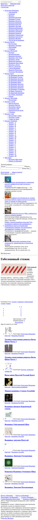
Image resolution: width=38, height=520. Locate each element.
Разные (11, 96)
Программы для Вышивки (9, 497)
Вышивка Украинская (16, 35)
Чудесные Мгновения (16, 72)
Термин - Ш (12, 156)
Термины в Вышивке (30, 499)
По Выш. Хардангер (15, 91)
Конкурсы (4, 3)
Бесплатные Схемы (15, 115)
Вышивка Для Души (15, 58)
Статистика (4, 7)
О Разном (12, 49)
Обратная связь (15, 3)
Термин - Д (12, 129)
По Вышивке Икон (15, 82)
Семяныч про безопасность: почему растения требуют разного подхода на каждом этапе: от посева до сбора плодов (20, 199)
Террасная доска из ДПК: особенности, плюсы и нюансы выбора (21, 214)
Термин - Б (12, 124)
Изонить (11, 16)
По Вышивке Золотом (16, 79)
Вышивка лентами (17, 436)
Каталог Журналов (11, 51)
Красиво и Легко (14, 65)
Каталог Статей (10, 101)
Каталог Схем (9, 114)
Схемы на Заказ (14, 119)
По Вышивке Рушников (17, 89)
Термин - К (12, 133)
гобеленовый (28, 302)
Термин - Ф (12, 150)
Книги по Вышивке (22, 495)
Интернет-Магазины (15, 159)
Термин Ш (8, 371)
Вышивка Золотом (15, 21)
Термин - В (12, 126)
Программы (12, 47)
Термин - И (12, 131)
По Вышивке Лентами (16, 86)
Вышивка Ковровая (15, 23)
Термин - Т (12, 147)
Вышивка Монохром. (16, 30)
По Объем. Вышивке (16, 94)
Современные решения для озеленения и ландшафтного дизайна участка (18, 228)
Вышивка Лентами (15, 26)
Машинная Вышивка (16, 28)
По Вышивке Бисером (16, 75)
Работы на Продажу (15, 161)
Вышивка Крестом (15, 24)
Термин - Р (12, 143)
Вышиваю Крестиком (16, 63)
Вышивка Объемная (15, 31)
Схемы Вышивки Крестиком (10, 499)
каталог (14, 302)
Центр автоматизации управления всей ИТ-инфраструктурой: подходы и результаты (19, 184)
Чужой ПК (25, 168)
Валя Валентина (14, 54)
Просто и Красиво (15, 66)
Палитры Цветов (14, 105)
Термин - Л (12, 135)
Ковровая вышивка (17, 468)
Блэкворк (12, 14)
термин (8, 303)
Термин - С (12, 145)
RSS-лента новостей (7, 5)
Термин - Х (12, 152)
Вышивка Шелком (15, 38)
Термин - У (12, 149)
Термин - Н (12, 138)
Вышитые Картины (15, 61)
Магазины (8, 158)
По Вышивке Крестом (16, 84)
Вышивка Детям (14, 59)
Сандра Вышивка (14, 68)
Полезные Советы (15, 107)
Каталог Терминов (11, 121)
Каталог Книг (9, 73)
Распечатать (19, 322)
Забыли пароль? (17, 172)
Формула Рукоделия (15, 70)
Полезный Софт (14, 108)
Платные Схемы (14, 117)
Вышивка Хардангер (16, 37)
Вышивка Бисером (15, 17)
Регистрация (5, 172)
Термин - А (12, 122)
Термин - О (12, 140)
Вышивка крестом (17, 420)
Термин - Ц (12, 154)
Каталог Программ (11, 98)
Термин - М (12, 136)
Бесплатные (12, 100)
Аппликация (13, 12)
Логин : (3, 166)
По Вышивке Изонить (16, 80)
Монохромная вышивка (19, 387)
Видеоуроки (13, 44)
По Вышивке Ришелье (16, 87)
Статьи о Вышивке (27, 497)
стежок (3, 303)
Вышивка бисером (17, 403)
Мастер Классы (14, 103)
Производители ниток (16, 110)
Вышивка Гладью (14, 19)
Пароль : (27, 166)
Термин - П (12, 142)
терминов (20, 302)
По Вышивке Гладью (16, 77)
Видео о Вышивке (7, 495)
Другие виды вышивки (16, 40)
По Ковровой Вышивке (16, 93)
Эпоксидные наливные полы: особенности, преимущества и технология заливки (19, 243)
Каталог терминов (27, 369)
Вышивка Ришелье (15, 33)
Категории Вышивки (12, 10)
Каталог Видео (10, 42)
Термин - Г (12, 128)
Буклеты (11, 52)
